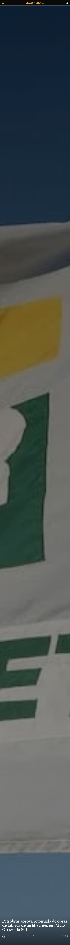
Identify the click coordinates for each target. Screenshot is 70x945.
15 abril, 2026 (20, 936)
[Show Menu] (3, 2)
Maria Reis (11, 936)
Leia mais (29, 936)
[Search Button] (67, 2)
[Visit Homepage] (35, 3)
